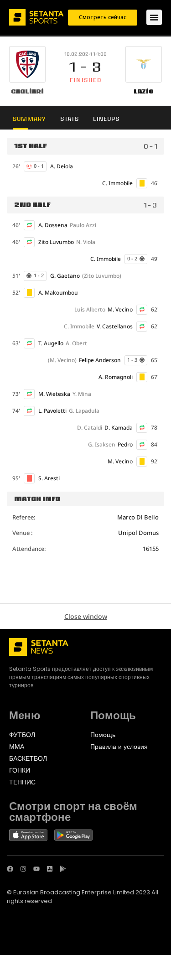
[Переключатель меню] (154, 17)
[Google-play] (63, 869)
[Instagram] (23, 869)
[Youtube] (36, 869)
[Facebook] (10, 869)
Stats (69, 119)
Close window (85, 616)
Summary (29, 119)
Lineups (106, 119)
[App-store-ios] (50, 869)
